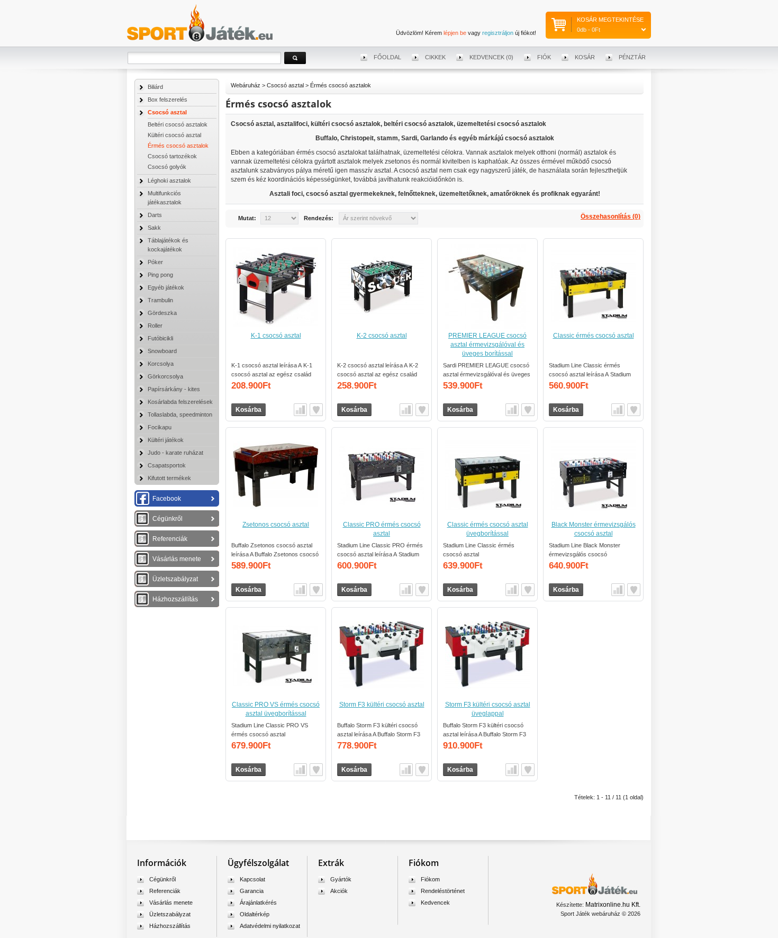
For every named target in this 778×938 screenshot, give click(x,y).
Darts (155, 215)
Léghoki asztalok (169, 180)
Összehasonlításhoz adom (300, 409)
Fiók (544, 57)
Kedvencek (435, 902)
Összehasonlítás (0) (610, 216)
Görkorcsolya (165, 376)
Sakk (154, 227)
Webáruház (245, 85)
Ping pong (160, 275)
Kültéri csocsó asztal (174, 135)
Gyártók (340, 879)
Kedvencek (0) (491, 57)
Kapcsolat (252, 879)
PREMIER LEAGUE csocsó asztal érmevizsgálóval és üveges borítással (487, 344)
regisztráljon (497, 33)
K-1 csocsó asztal (276, 335)
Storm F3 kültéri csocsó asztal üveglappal (487, 709)
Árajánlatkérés (258, 902)
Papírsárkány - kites (174, 389)
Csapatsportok (167, 465)
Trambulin (160, 300)
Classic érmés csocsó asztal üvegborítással (487, 529)
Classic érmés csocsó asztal (593, 335)
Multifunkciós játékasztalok (165, 197)
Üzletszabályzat (175, 579)
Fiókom (430, 879)
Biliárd (155, 87)
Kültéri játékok (166, 440)
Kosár (585, 57)
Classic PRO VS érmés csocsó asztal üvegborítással (276, 709)
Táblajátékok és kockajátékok (168, 244)
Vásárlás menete (176, 559)
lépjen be (455, 33)
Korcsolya (161, 363)
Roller (155, 325)
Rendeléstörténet (443, 891)
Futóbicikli (160, 338)
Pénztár (632, 57)
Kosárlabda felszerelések (180, 402)
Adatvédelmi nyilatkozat (270, 926)
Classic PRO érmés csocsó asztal (382, 529)
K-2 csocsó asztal (382, 335)
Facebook (166, 498)
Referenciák (169, 539)
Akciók (339, 891)
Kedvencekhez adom (316, 409)
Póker (155, 262)
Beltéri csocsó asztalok (177, 124)
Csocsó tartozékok (172, 156)
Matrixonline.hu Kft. (612, 904)
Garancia (252, 891)
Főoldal (387, 57)
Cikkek (435, 57)
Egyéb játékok (166, 287)
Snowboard (162, 351)
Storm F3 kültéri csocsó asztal (381, 704)
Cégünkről (167, 518)
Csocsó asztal (167, 112)
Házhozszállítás (175, 599)
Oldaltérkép (254, 914)
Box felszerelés (167, 99)
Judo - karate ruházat (175, 452)
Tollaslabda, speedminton (180, 414)
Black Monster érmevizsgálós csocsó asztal (593, 529)
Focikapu (159, 427)
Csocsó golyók (167, 167)
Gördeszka (162, 313)
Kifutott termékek (169, 478)
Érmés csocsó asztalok (178, 145)
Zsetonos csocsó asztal (275, 524)
